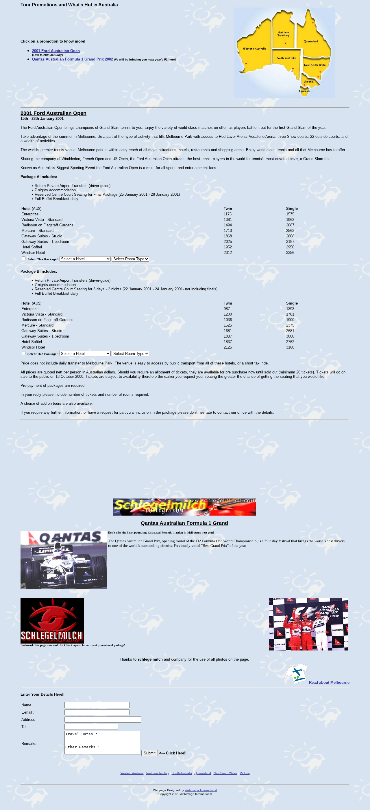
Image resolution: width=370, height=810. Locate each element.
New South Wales (225, 773)
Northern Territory (157, 773)
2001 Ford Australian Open (56, 51)
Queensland (203, 773)
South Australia (182, 773)
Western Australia (132, 773)
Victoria (245, 773)
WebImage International (201, 790)
